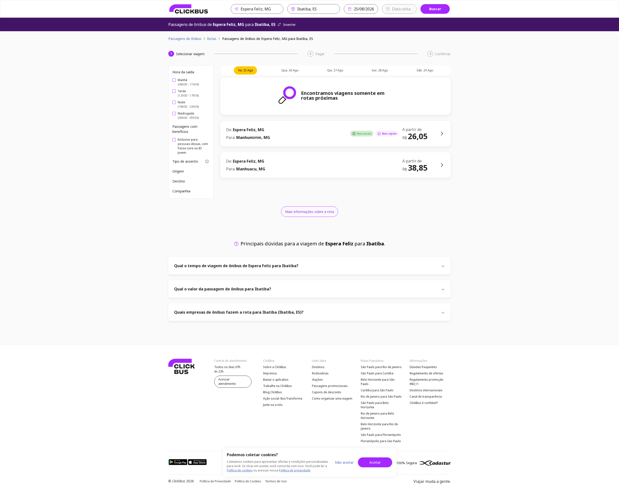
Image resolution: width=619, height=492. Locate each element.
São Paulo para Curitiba (377, 373)
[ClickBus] (188, 9)
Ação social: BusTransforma (282, 398)
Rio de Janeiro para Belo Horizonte (377, 415)
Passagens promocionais (330, 386)
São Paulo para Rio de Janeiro (381, 367)
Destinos (318, 367)
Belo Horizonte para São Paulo (378, 382)
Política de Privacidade (215, 481)
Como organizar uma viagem (332, 398)
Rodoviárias (320, 373)
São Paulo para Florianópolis (381, 435)
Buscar (435, 9)
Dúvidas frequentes (423, 367)
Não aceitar (344, 462)
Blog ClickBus (272, 392)
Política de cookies (240, 470)
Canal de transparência (426, 396)
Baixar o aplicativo (275, 380)
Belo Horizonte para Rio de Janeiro (379, 426)
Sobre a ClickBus (274, 367)
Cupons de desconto (326, 392)
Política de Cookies (248, 481)
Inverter (289, 24)
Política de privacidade (294, 470)
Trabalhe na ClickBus (277, 386)
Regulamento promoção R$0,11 (426, 382)
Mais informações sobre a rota (309, 211)
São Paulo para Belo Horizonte (375, 405)
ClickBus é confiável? (424, 403)
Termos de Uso (276, 481)
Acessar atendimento (227, 381)
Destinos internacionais (426, 390)
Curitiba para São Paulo (377, 390)
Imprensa (270, 373)
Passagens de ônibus (184, 38)
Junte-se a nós (273, 405)
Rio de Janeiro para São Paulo (381, 396)
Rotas (211, 38)
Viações (317, 380)
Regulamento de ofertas (426, 373)
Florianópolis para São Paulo (381, 441)
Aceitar (375, 462)
